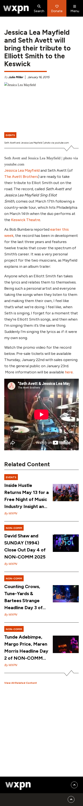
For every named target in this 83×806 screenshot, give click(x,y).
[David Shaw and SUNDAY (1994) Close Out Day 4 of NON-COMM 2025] (66, 543)
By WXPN (10, 513)
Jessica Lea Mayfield (22, 170)
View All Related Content (20, 682)
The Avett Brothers (21, 176)
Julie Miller (15, 77)
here (69, 372)
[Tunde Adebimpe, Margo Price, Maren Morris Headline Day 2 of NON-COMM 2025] (66, 644)
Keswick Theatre (25, 219)
